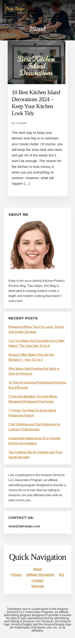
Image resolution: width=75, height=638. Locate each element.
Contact (37, 580)
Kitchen (19, 123)
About (37, 569)
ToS (61, 575)
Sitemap (37, 586)
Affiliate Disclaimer (40, 575)
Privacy (16, 575)
